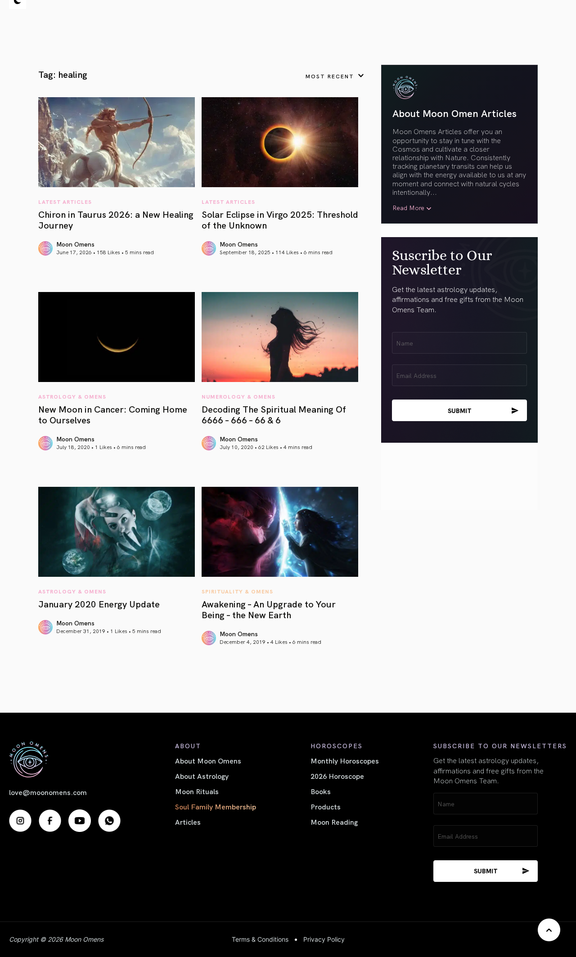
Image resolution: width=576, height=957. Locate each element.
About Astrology (202, 776)
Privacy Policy (324, 939)
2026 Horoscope (337, 776)
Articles (188, 822)
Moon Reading (334, 822)
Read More (408, 207)
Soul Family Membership (215, 806)
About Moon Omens (208, 760)
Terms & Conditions (260, 939)
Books (320, 791)
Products (325, 806)
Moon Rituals (197, 791)
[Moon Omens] (65, 759)
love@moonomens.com (48, 792)
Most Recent (330, 76)
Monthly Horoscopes (344, 760)
